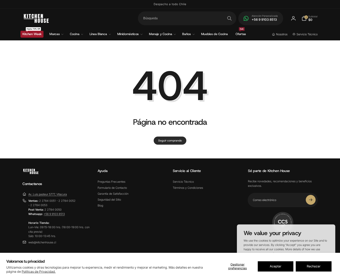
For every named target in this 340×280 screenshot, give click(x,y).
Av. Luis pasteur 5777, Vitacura (47, 194)
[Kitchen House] (30, 173)
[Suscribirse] (311, 200)
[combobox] (187, 18)
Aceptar (275, 266)
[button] (310, 18)
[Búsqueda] (229, 18)
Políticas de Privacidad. (39, 271)
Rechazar (314, 266)
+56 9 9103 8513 (54, 214)
